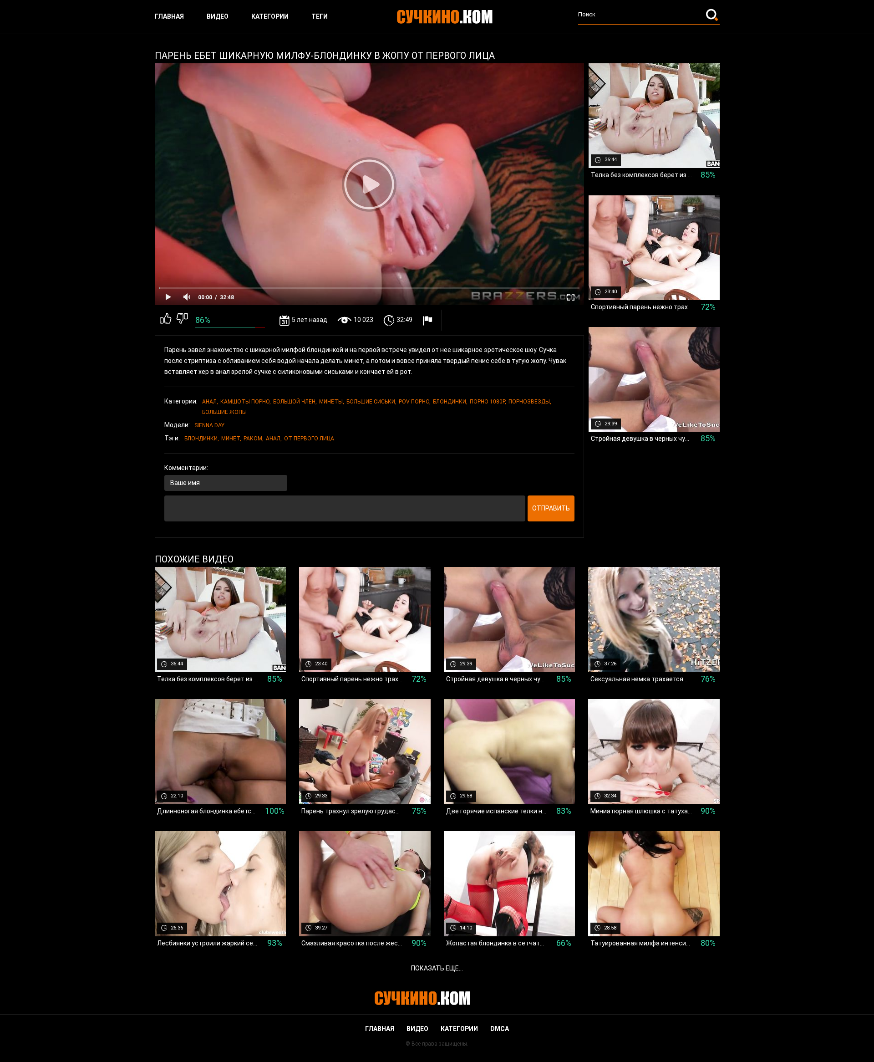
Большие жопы (224, 412)
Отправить (551, 508)
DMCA (499, 1028)
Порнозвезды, (529, 401)
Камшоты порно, (245, 401)
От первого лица (309, 438)
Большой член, (295, 401)
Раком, (254, 438)
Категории (270, 16)
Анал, (210, 401)
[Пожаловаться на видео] (428, 320)
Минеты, (331, 401)
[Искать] (713, 14)
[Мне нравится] (165, 320)
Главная (169, 16)
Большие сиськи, (371, 401)
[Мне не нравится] (182, 320)
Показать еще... (437, 968)
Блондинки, (450, 401)
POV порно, (415, 401)
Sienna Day (209, 425)
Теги (319, 16)
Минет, (231, 438)
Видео (218, 16)
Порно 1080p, (488, 401)
